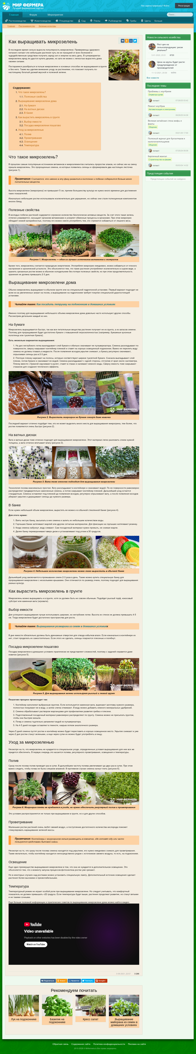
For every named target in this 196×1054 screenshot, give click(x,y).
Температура (31, 145)
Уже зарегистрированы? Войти (155, 5)
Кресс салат (90, 1019)
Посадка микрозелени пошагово (42, 125)
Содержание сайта (80, 1043)
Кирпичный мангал (157, 156)
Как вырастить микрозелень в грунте (39, 117)
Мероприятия (55, 14)
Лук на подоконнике (23, 1019)
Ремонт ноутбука (156, 105)
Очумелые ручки (156, 94)
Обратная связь (60, 1043)
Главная (14, 14)
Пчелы (97, 20)
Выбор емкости (32, 121)
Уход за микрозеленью (31, 129)
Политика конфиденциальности (109, 1043)
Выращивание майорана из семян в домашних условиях (124, 1022)
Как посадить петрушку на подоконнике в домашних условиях (76, 304)
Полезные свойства (35, 96)
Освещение (30, 141)
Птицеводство (66, 20)
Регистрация (184, 5)
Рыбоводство (115, 20)
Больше (159, 20)
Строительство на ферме (160, 159)
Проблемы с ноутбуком (159, 91)
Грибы (133, 20)
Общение (153, 127)
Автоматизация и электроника (162, 109)
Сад (83, 20)
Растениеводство (17, 20)
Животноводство (42, 20)
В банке (28, 112)
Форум (33, 14)
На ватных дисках (34, 109)
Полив (27, 134)
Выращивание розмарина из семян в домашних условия (72, 626)
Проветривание (33, 138)
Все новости (153, 77)
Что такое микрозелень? (32, 92)
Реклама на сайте (137, 1043)
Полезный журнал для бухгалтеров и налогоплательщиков (166, 140)
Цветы (148, 20)
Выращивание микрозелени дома (37, 101)
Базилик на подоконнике (57, 1020)
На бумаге (30, 105)
